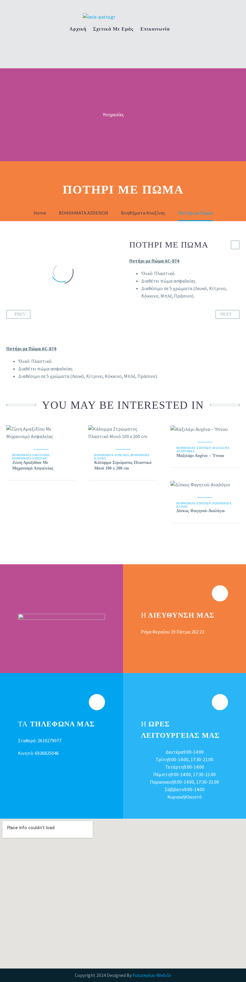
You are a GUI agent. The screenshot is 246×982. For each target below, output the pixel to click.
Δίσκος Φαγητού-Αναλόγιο (200, 511)
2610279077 (50, 740)
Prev (20, 314)
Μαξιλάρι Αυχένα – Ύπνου (200, 455)
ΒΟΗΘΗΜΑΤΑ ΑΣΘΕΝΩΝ (29, 458)
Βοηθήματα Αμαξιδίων (31, 455)
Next (226, 314)
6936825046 (47, 753)
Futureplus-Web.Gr (152, 975)
